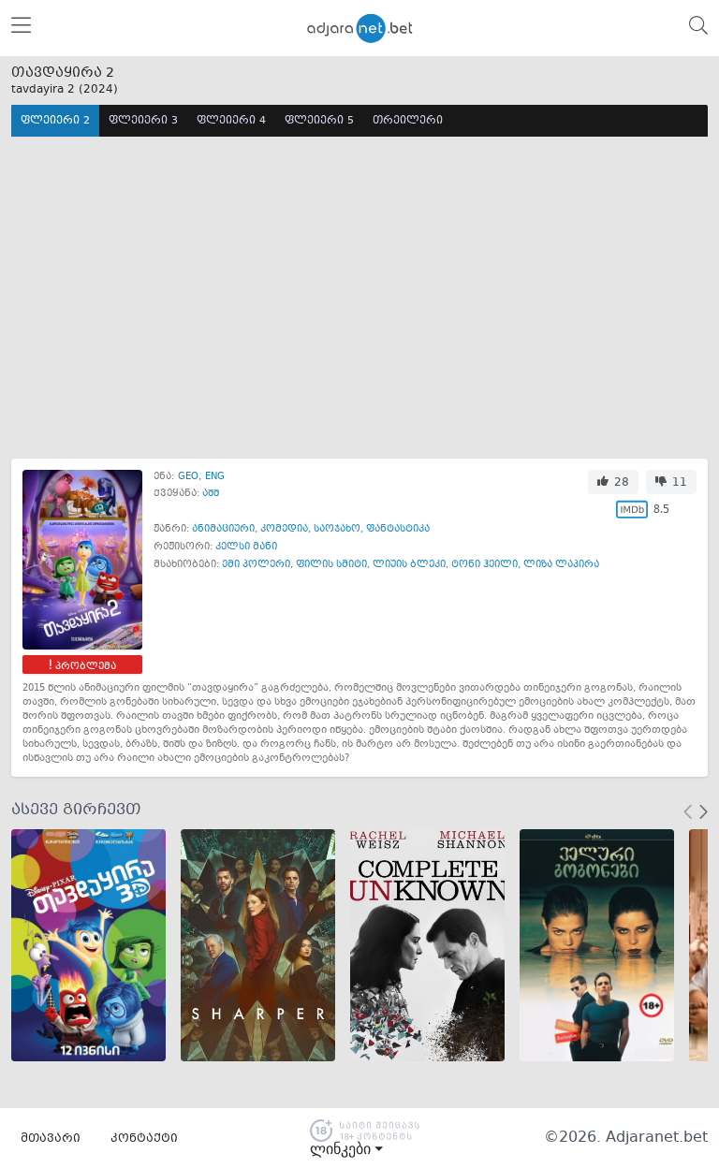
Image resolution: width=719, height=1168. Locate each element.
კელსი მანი (246, 547)
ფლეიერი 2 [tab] (55, 121)
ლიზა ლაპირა (561, 565)
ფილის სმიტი (331, 565)
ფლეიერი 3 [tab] (143, 121)
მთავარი (51, 1139)
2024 (98, 89)
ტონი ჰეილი (484, 565)
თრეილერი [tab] (408, 121)
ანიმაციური (223, 529)
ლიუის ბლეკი (409, 565)
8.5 (661, 509)
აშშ (210, 494)
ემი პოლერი (256, 565)
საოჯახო (337, 529)
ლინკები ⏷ (346, 1149)
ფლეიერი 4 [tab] (231, 121)
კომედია (284, 529)
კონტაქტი (144, 1139)
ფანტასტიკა (398, 529)
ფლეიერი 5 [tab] (319, 121)
